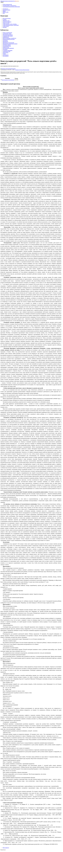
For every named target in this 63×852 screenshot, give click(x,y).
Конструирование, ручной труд (9, 38)
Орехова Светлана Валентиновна (22, 69)
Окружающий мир (7, 45)
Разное (4, 53)
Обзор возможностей (7, 4)
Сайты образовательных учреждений (11, 25)
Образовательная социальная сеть (9, 1)
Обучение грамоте (7, 44)
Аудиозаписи (5, 54)
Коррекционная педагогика (9, 39)
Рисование (5, 49)
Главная (4, 19)
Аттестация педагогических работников (11, 6)
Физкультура (5, 52)
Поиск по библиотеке (7, 32)
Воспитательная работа (8, 34)
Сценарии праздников (7, 50)
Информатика (6, 37)
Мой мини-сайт (6, 20)
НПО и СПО (5, 12)
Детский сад (5, 8)
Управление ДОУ (6, 51)
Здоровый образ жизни (8, 35)
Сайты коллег (6, 26)
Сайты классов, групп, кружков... (10, 24)
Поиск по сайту (6, 22)
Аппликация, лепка (7, 33)
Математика (5, 41)
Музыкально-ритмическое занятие (10, 43)
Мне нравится (6, 847)
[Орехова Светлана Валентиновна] (8, 68)
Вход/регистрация (7, 18)
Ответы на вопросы (7, 21)
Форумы (5, 27)
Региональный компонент (8, 48)
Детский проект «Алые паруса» (9, 5)
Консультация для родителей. (8, 79)
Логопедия (5, 40)
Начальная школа (6, 9)
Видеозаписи (5, 55)
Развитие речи (6, 47)
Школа (4, 10)
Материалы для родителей (8, 42)
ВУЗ (4, 13)
